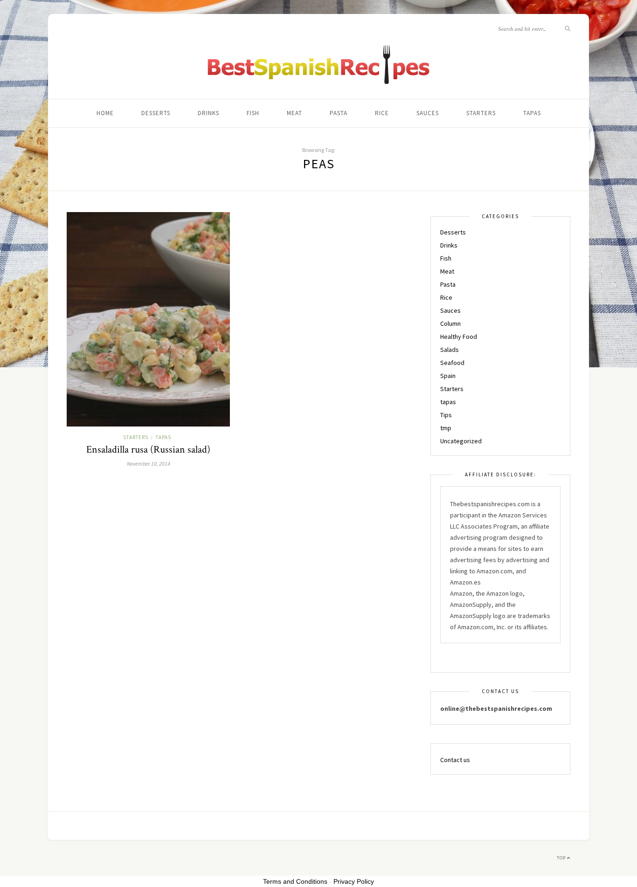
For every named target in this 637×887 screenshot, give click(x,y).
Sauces (427, 113)
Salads (449, 349)
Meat (294, 113)
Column (450, 323)
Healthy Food (458, 336)
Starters (481, 113)
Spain (448, 375)
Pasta (338, 113)
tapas (532, 113)
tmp (445, 428)
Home (105, 113)
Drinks (208, 113)
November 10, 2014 (148, 463)
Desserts (155, 113)
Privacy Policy (353, 881)
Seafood (452, 362)
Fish (253, 113)
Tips (446, 415)
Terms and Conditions (295, 881)
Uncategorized (461, 441)
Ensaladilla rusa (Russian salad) (148, 449)
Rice (382, 113)
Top (562, 858)
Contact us (455, 760)
